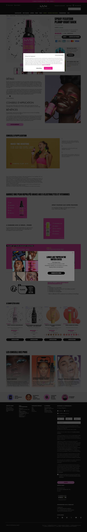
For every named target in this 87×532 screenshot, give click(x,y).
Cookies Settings (39, 68)
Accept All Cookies (48, 68)
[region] (44, 62)
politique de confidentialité (46, 64)
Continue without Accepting (59, 54)
